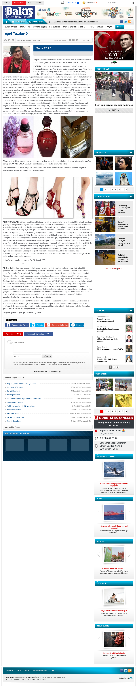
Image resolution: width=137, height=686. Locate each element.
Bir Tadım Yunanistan (16, 417)
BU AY (120, 268)
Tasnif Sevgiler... (14, 421)
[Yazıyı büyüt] (89, 40)
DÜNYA (99, 499)
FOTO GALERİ (101, 152)
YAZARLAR (100, 310)
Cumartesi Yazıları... (15, 387)
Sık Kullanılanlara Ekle (40, 670)
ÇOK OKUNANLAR (103, 197)
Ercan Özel (106, 338)
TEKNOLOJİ (101, 584)
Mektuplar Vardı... (14, 395)
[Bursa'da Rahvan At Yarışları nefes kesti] (124, 385)
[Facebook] (5, 40)
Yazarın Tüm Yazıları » (13, 427)
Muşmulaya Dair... (14, 410)
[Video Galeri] (36, 21)
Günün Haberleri (19, 3)
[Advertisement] (114, 131)
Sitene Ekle (38, 3)
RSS (52, 670)
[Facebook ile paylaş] (121, 21)
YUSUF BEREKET (106, 318)
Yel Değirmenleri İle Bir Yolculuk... (21, 406)
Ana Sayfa (6, 3)
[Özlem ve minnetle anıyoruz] (124, 163)
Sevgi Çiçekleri (13, 391)
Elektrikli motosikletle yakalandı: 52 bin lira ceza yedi (123, 258)
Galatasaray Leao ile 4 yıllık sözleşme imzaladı (124, 209)
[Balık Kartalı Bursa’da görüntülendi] (124, 179)
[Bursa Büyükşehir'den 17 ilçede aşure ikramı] (104, 385)
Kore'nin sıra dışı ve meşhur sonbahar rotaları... (114, 571)
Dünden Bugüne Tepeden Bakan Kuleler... (25, 398)
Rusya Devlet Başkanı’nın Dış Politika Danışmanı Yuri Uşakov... (114, 529)
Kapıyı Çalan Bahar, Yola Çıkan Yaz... (23, 383)
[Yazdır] (77, 40)
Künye (19, 670)
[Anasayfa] (6, 21)
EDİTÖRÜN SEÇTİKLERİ (106, 456)
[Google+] (13, 40)
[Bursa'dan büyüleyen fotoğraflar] (104, 179)
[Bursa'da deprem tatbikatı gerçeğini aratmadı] (104, 163)
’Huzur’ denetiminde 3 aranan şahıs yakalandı (123, 225)
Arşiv (29, 3)
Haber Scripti (124, 678)
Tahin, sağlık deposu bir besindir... (114, 654)
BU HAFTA (113, 268)
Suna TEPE (110, 348)
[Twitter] (9, 40)
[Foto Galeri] (19, 21)
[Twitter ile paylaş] (125, 21)
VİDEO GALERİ (101, 374)
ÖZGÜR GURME (103, 626)
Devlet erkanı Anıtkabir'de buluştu (68, 22)
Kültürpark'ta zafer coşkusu (114, 105)
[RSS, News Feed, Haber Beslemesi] (129, 21)
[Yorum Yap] (70, 40)
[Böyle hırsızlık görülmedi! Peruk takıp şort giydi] (124, 400)
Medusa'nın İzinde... (15, 402)
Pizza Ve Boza (13, 413)
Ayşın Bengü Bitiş (105, 358)
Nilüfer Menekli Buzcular (107, 329)
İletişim (27, 670)
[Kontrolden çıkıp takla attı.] (104, 400)
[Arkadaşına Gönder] (73, 40)
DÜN (107, 268)
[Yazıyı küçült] (83, 40)
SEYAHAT (100, 541)
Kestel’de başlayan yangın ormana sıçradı (124, 242)
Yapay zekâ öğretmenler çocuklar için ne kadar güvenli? (114, 614)
